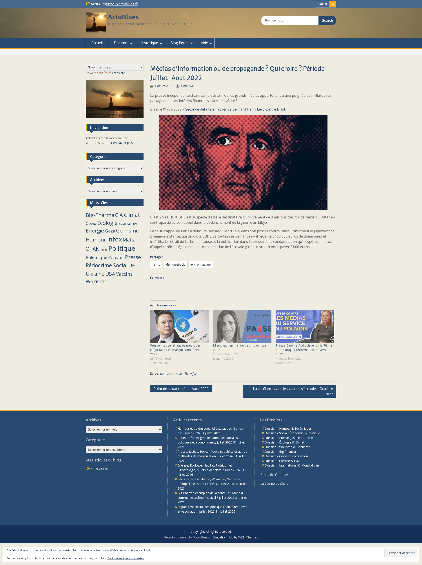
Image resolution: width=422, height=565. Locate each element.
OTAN (93, 248)
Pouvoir (116, 257)
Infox (193, 374)
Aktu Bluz (187, 86)
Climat (132, 214)
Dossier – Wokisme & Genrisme (287, 447)
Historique (149, 42)
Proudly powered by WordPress (186, 537)
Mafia (129, 239)
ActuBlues (123, 17)
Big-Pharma (100, 214)
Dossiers (121, 42)
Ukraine (95, 273)
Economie (128, 223)
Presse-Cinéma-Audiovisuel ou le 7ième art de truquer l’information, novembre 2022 (304, 349)
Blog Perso (179, 42)
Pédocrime (99, 265)
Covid (91, 223)
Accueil (97, 42)
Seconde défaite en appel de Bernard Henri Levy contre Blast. (235, 109)
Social (322, 4)
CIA (119, 214)
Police (103, 249)
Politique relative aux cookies (125, 558)
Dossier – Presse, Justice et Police (289, 438)
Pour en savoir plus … (121, 143)
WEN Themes (248, 537)
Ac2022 (160, 374)
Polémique (96, 257)
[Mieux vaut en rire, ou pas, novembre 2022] (242, 326)
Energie (95, 230)
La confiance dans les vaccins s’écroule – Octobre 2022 (293, 391)
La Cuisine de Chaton (275, 483)
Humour (96, 239)
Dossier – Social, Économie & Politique (292, 433)
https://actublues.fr (122, 4)
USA (110, 273)
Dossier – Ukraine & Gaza (283, 461)
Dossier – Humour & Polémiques (288, 428)
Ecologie (107, 222)
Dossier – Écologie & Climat (284, 442)
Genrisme (127, 230)
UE (131, 265)
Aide (204, 42)
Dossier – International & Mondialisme (292, 465)
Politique (121, 248)
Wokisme (96, 281)
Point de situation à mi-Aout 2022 (180, 388)
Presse (133, 257)
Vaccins (124, 274)
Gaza (110, 231)
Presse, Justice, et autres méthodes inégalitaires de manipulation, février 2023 (176, 349)
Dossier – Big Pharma (280, 451)
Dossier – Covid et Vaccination (286, 456)
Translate (118, 73)
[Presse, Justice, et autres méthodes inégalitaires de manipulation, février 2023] (179, 326)
